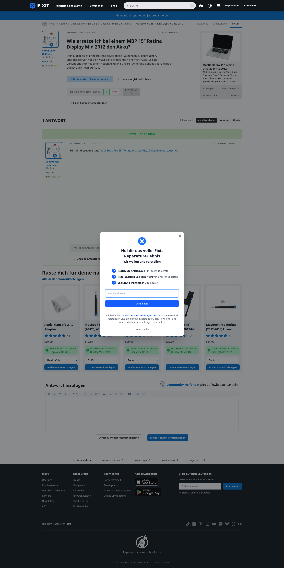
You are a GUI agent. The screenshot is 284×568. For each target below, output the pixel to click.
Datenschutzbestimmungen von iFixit (142, 315)
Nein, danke (142, 329)
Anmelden (142, 303)
